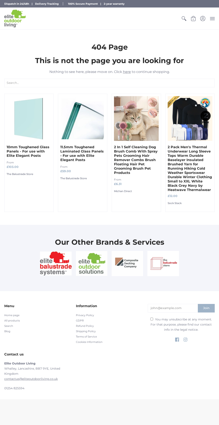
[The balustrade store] (163, 263)
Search (8, 325)
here (127, 72)
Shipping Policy (86, 331)
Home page (11, 315)
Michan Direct (123, 191)
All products (12, 320)
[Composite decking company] (127, 263)
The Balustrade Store (20, 174)
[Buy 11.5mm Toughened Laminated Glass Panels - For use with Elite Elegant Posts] (82, 118)
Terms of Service (86, 336)
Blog (7, 331)
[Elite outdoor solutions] (91, 263)
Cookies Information (89, 342)
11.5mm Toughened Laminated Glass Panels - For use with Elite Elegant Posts (82, 153)
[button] (184, 18)
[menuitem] (184, 18)
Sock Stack (175, 203)
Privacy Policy (85, 315)
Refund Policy (85, 325)
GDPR (80, 320)
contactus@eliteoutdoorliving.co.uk (31, 379)
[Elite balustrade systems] (55, 263)
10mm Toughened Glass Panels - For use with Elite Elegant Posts (28, 151)
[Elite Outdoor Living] (15, 18)
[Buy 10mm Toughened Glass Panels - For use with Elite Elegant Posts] (29, 118)
